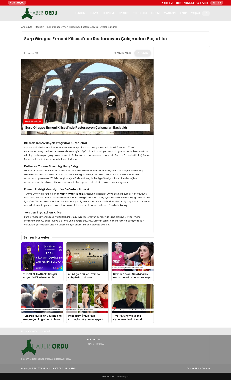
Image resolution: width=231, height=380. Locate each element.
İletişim (100, 343)
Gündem (79, 13)
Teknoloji (140, 13)
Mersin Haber (108, 376)
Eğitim (155, 13)
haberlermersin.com (72, 193)
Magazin (170, 13)
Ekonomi (108, 13)
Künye (90, 343)
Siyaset (124, 13)
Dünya (94, 13)
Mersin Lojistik (123, 376)
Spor (183, 13)
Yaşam (195, 13)
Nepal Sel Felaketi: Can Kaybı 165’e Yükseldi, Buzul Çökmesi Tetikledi (192, 2)
